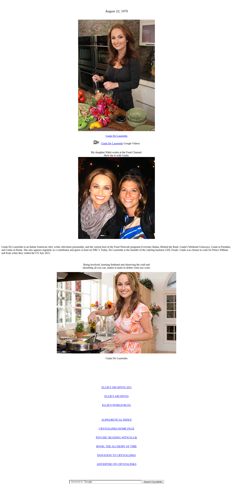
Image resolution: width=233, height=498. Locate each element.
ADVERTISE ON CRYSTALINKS (116, 464)
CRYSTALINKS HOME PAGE (116, 428)
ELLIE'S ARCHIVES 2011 (116, 387)
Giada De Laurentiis (116, 135)
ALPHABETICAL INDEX (116, 419)
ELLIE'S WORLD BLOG (116, 405)
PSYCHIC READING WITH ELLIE (116, 437)
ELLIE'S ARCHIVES (116, 396)
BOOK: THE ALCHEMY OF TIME (116, 446)
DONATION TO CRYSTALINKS (116, 455)
